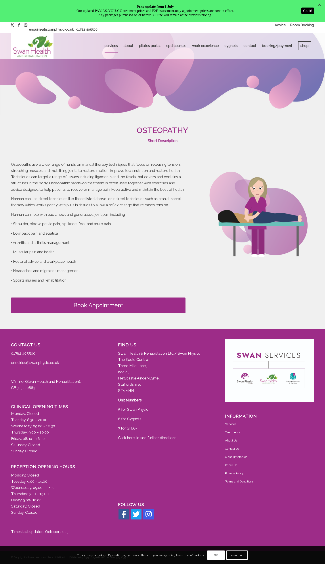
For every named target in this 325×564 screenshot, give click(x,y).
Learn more (237, 555)
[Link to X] (12, 25)
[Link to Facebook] (19, 25)
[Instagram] (148, 514)
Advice (280, 25)
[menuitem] (280, 25)
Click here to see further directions (147, 438)
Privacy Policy (234, 473)
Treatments (232, 432)
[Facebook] (124, 514)
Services (230, 424)
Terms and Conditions (239, 481)
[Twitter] (136, 514)
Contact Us (232, 448)
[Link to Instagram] (25, 25)
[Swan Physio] (32, 46)
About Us (231, 440)
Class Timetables (236, 457)
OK (216, 555)
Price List (231, 465)
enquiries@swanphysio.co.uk (52, 29)
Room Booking (302, 25)
